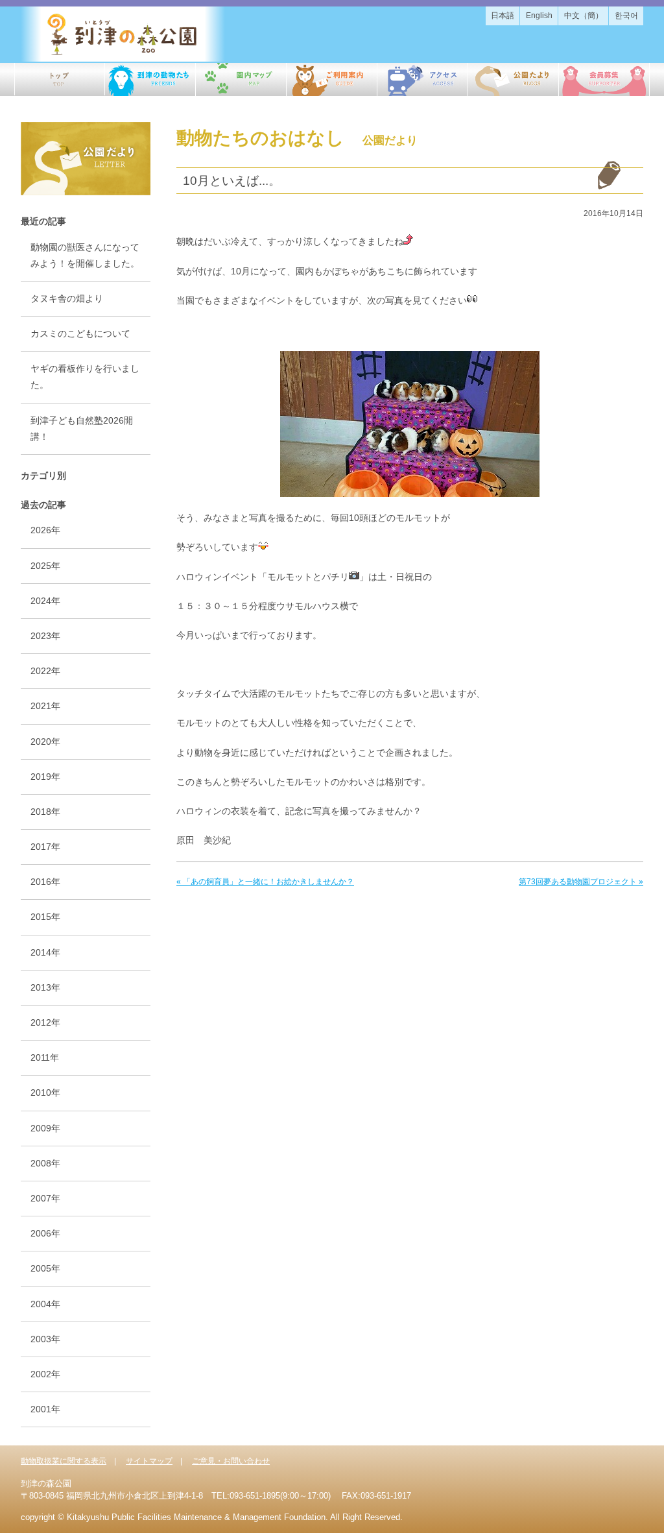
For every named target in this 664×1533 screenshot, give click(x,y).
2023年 (45, 636)
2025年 (45, 566)
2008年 (45, 1163)
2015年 (45, 916)
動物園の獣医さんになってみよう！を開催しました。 (84, 255)
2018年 (45, 811)
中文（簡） (583, 15)
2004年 (45, 1304)
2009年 (45, 1128)
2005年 (45, 1268)
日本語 (502, 15)
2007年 (45, 1198)
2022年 (45, 671)
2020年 (45, 741)
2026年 (45, 530)
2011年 (44, 1057)
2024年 (45, 601)
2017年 (45, 846)
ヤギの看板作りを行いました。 (84, 376)
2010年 (45, 1092)
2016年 (45, 881)
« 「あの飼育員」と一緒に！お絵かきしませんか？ (265, 881)
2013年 (45, 987)
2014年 (45, 952)
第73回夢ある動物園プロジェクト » (581, 881)
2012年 (45, 1022)
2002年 (45, 1374)
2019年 (45, 776)
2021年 (45, 706)
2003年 (45, 1339)
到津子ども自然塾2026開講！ (81, 428)
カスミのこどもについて (80, 333)
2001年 (45, 1409)
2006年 (45, 1233)
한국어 (626, 15)
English (539, 15)
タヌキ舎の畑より (66, 298)
